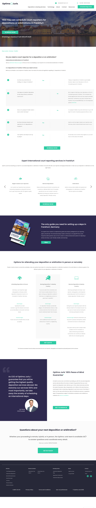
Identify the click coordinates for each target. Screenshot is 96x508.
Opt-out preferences (61, 489)
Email (86, 473)
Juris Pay (7, 480)
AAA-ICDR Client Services (10, 475)
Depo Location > (5, 51)
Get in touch (48, 451)
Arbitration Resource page (16, 62)
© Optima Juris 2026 (78, 489)
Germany (11, 51)
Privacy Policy (29, 489)
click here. (74, 102)
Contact (64, 7)
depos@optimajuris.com (63, 3)
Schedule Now (48, 204)
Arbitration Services (9, 485)
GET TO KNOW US (61, 408)
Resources (72, 7)
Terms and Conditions (45, 489)
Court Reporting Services (10, 471)
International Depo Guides (58, 477)
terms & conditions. (64, 395)
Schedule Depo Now (86, 7)
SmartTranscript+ (9, 478)
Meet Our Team (71, 471)
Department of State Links (57, 475)
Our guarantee (71, 473)
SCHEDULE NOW (10, 32)
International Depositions (10, 473)
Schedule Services (88, 471)
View (46, 242)
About (58, 7)
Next (91, 191)
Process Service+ (9, 482)
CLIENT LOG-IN (16, 489)
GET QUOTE (48, 343)
